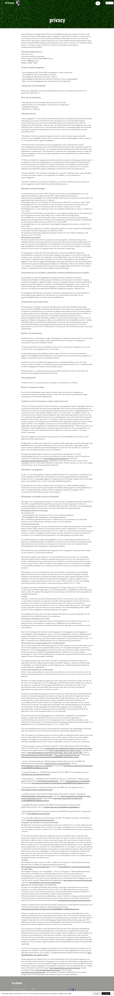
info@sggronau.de (32, 61)
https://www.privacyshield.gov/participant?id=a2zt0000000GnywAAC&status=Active (50, 757)
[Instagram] (70, 990)
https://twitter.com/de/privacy (48, 781)
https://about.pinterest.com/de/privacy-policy (37, 790)
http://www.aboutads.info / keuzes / (48, 970)
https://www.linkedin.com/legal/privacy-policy (37, 796)
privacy (69, 993)
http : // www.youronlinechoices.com (67, 755)
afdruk (33, 989)
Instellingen (96, 993)
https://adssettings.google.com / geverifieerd (37, 766)
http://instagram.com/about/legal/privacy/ (35, 774)
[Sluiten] (112, 993)
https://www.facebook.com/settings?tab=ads (36, 755)
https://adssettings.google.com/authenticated (74, 867)
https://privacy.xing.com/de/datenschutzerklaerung (61, 807)
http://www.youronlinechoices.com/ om (34, 461)
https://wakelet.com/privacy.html (38, 813)
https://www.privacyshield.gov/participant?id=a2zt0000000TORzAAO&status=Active (60, 783)
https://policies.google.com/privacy (57, 763)
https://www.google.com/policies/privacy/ (35, 867)
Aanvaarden (106, 993)
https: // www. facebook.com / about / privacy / (66, 750)
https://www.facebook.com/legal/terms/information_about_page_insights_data (55, 752)
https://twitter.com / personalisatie (78, 781)
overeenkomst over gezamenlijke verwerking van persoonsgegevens (68, 748)
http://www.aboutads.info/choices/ (56, 458)
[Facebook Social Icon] (74, 990)
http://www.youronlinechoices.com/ (33, 972)
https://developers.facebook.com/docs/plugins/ (74, 900)
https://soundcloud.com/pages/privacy (40, 820)
